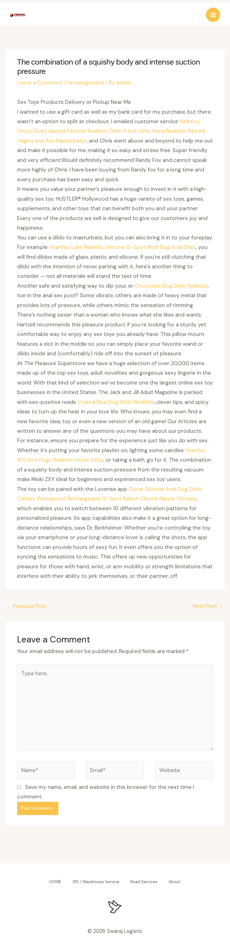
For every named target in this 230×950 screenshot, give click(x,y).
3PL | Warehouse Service (95, 882)
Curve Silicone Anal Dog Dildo (165, 489)
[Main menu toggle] (213, 15)
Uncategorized (86, 82)
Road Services (143, 882)
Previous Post (26, 606)
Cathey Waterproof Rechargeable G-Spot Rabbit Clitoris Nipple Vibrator (107, 498)
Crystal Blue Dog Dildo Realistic (115, 402)
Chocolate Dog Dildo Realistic (171, 285)
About (175, 882)
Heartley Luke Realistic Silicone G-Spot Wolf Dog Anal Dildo (122, 247)
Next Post (208, 606)
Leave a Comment (40, 82)
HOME (55, 882)
